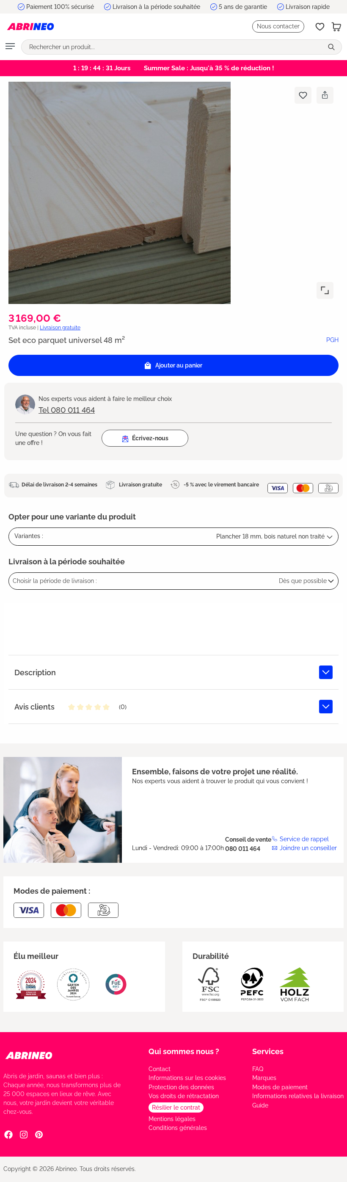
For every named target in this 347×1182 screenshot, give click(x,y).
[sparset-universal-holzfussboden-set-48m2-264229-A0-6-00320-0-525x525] (119, 193)
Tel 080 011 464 (67, 410)
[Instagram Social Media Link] (24, 1134)
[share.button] (325, 95)
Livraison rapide (308, 6)
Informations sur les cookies (187, 1077)
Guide (260, 1105)
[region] (173, 193)
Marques (264, 1077)
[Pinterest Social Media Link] (39, 1134)
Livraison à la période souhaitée (156, 6)
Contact (160, 1069)
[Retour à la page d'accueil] (30, 27)
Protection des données (181, 1087)
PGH (332, 340)
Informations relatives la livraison (298, 1096)
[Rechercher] (332, 47)
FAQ (257, 1069)
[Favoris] (319, 26)
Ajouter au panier (178, 365)
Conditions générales (178, 1127)
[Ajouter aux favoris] (303, 95)
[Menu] (10, 47)
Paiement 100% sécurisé (60, 6)
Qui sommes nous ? (184, 1051)
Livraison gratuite (60, 328)
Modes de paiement (280, 1087)
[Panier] (336, 26)
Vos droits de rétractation (184, 1096)
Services (268, 1051)
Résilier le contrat (176, 1107)
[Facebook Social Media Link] (8, 1134)
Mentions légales (172, 1119)
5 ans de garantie (243, 6)
